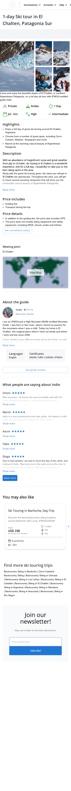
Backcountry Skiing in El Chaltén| (32, 583)
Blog (5, 740)
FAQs (38, 707)
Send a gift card (11, 723)
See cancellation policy (17, 230)
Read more (9, 189)
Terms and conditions (47, 715)
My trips (40, 693)
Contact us (41, 700)
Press (6, 708)
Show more (9, 404)
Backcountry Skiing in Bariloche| (21, 571)
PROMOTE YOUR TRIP (18, 759)
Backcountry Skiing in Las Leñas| (22, 579)
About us (7, 693)
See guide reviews (36, 369)
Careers (7, 715)
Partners (7, 701)
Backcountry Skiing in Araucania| (22, 591)
